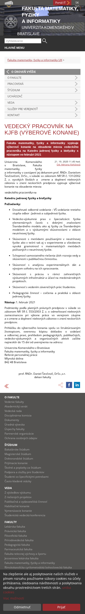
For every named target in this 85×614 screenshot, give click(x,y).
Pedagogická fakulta (17, 545)
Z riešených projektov (18, 497)
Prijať (61, 607)
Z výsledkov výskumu (18, 492)
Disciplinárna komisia (18, 415)
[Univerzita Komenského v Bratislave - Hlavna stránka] (11, 21)
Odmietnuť (22, 607)
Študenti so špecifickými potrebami (27, 477)
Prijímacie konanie (16, 463)
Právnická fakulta (15, 531)
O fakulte (14, 78)
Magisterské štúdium (18, 454)
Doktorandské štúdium (19, 458)
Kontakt (13, 115)
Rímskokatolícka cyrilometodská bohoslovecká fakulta (38, 567)
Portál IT (60, 3)
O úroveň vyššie (23, 72)
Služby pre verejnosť (22, 109)
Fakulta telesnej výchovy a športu (25, 554)
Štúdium (13, 90)
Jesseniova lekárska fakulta (22, 558)
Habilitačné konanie (17, 506)
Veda (11, 103)
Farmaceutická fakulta (18, 549)
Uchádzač (14, 96)
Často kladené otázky (18, 481)
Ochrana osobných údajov (21, 438)
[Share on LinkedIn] (77, 385)
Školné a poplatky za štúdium (23, 468)
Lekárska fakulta (15, 526)
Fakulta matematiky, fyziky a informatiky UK (34, 60)
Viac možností (13, 598)
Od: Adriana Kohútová (68, 164)
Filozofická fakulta (16, 536)
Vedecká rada (13, 411)
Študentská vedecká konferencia (25, 515)
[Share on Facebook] (69, 385)
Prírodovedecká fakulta (19, 540)
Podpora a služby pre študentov (24, 472)
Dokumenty (12, 420)
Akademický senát (16, 406)
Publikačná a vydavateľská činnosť (26, 502)
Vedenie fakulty (14, 402)
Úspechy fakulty (14, 429)
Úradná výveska (15, 424)
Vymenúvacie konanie (18, 511)
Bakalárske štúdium (17, 449)
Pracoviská (15, 84)
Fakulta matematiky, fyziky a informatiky (30, 563)
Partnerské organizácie (19, 433)
